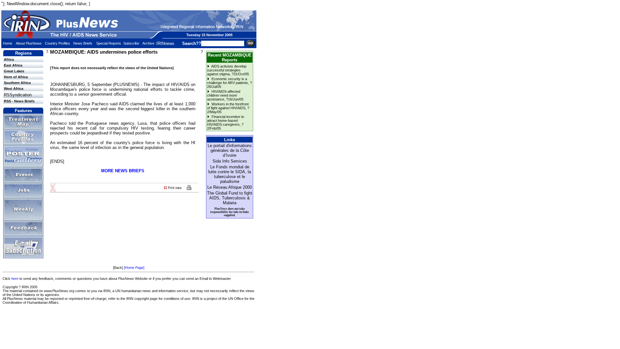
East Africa (13, 65)
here (14, 278)
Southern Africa (17, 83)
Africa (9, 59)
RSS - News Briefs (19, 101)
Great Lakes (14, 71)
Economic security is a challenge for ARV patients (227, 81)
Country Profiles (57, 43)
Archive (148, 43)
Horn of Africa (16, 77)
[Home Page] (134, 268)
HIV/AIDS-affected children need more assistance (223, 95)
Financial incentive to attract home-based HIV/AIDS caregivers (225, 120)
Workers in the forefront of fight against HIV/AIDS (228, 106)
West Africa (13, 88)
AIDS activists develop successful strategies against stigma (226, 70)
